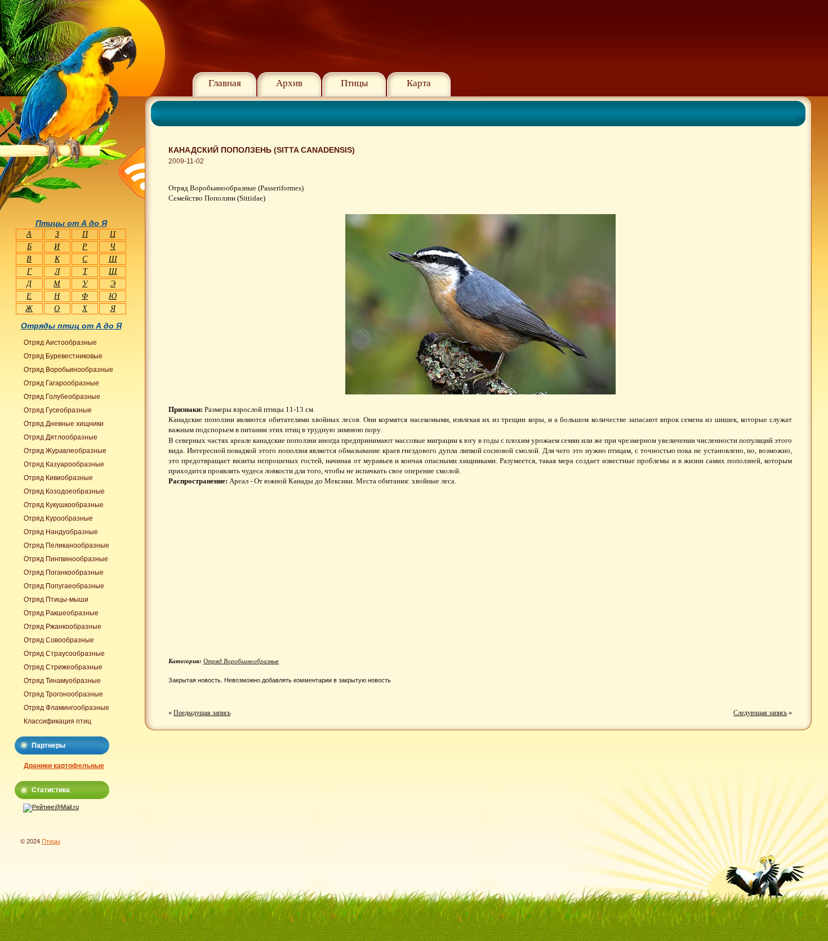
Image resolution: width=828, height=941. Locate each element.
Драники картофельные (64, 766)
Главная (224, 83)
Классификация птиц (57, 721)
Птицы (354, 83)
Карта (419, 83)
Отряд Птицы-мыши (56, 599)
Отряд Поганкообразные (64, 572)
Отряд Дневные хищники (64, 424)
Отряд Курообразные (58, 518)
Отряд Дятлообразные (60, 437)
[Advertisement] (263, 576)
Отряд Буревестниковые (63, 356)
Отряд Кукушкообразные (64, 505)
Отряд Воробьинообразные (241, 661)
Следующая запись (760, 713)
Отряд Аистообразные (60, 343)
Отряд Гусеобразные (58, 410)
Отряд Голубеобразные (62, 397)
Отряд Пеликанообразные (66, 545)
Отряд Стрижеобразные (63, 667)
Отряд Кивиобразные (58, 478)
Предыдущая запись (201, 713)
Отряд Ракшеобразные (61, 613)
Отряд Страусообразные (64, 654)
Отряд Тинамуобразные (62, 681)
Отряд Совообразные (59, 640)
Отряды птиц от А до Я (71, 325)
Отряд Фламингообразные (66, 708)
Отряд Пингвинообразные (66, 559)
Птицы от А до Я (71, 223)
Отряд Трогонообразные (63, 694)
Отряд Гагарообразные (61, 383)
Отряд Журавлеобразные (65, 451)
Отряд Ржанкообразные (62, 627)
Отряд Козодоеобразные (64, 491)
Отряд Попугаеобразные (64, 586)
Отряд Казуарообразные (64, 464)
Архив (289, 83)
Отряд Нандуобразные (61, 532)
